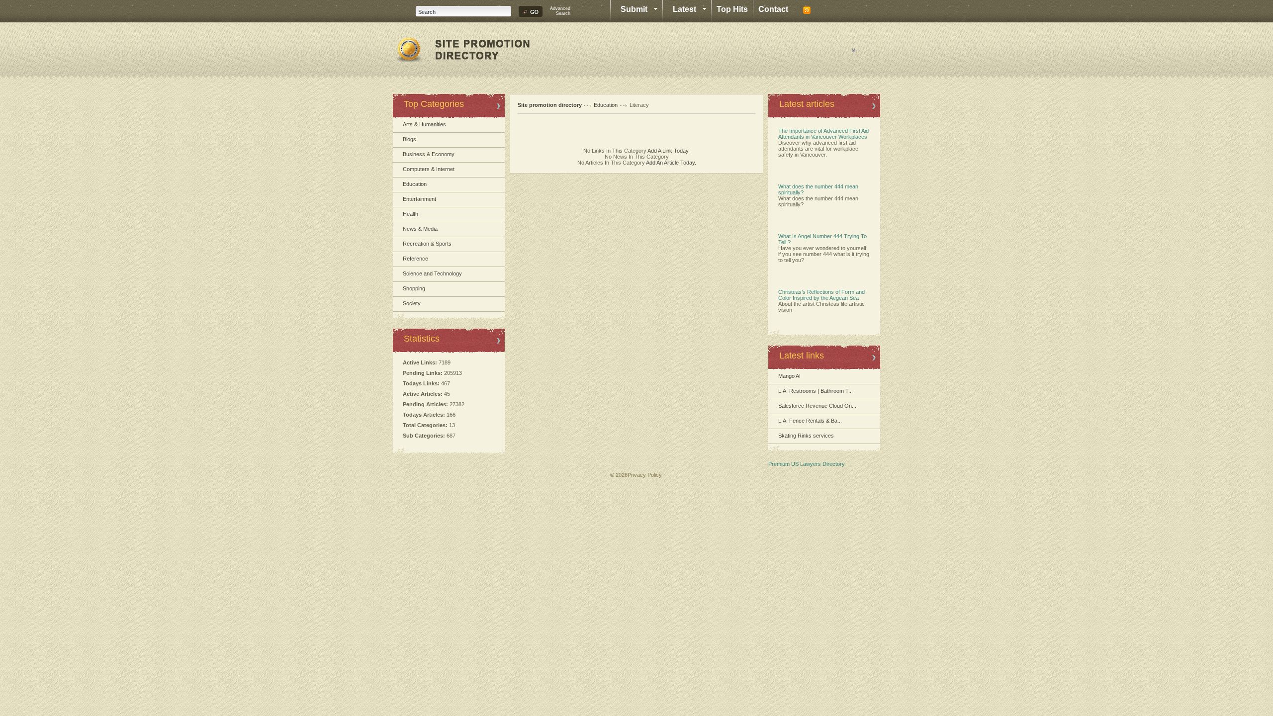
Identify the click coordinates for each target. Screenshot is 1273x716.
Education (415, 184)
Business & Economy (429, 154)
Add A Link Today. (668, 151)
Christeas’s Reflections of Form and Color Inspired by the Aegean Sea (821, 295)
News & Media (420, 229)
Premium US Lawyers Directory (806, 464)
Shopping (414, 288)
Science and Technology (432, 273)
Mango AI (789, 376)
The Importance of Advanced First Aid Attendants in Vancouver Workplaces (823, 134)
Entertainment (419, 199)
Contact (773, 9)
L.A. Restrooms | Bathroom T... (815, 391)
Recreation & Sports (427, 244)
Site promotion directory (550, 105)
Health (410, 214)
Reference (415, 259)
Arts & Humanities (424, 124)
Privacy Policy (645, 475)
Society (412, 303)
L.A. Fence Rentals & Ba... (810, 421)
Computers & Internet (429, 169)
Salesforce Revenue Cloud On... (817, 406)
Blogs (409, 139)
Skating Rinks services (806, 436)
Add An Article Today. (671, 163)
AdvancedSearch (560, 11)
